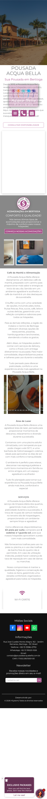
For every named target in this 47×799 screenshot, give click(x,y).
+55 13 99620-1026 (29, 650)
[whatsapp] (34, 628)
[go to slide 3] (7, 410)
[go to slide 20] (34, 410)
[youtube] (27, 628)
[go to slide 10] (18, 410)
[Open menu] (15, 113)
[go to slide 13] (23, 410)
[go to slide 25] (42, 410)
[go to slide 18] (31, 410)
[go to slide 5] (10, 410)
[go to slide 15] (26, 410)
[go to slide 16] (28, 410)
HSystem (14, 701)
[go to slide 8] (15, 410)
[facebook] (13, 628)
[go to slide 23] (39, 410)
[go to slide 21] (36, 410)
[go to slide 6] (12, 410)
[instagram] (20, 628)
